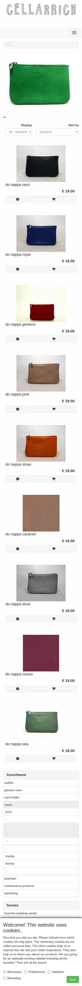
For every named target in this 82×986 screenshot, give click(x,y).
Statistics (58, 971)
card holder (12, 797)
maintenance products (19, 885)
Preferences (37, 971)
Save (72, 979)
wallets (8, 782)
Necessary (14, 971)
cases (8, 804)
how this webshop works (20, 913)
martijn (10, 856)
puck (8, 811)
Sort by (74, 125)
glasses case (13, 790)
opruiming (11, 893)
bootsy (9, 863)
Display (26, 125)
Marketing (14, 978)
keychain (10, 878)
